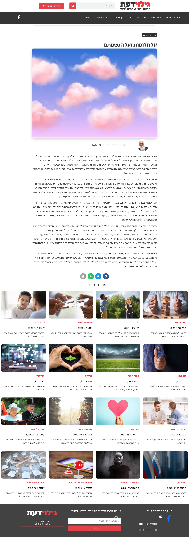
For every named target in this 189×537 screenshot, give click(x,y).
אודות (87, 17)
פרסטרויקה (181, 482)
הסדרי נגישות (148, 524)
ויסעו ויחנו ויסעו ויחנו (35, 482)
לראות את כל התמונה (129, 482)
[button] (106, 276)
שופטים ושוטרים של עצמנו (80, 482)
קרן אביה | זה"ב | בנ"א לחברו (110, 17)
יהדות (136, 17)
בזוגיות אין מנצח (178, 429)
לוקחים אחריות (85, 322)
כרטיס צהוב (39, 322)
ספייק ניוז (40, 375)
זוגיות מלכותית (37, 429)
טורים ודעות (175, 17)
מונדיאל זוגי (133, 375)
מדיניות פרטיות (148, 530)
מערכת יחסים (85, 429)
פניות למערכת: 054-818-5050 (42, 522)
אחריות (88, 375)
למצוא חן (182, 375)
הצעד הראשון (180, 322)
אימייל (117, 516)
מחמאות (135, 429)
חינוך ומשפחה (154, 17)
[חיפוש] (72, 5)
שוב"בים (135, 322)
